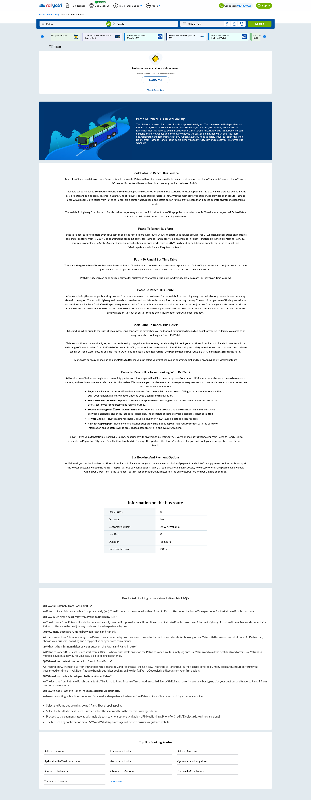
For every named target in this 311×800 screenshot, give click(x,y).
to (54, 751)
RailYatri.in (255, 637)
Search (259, 23)
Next (264, 36)
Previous (41, 36)
